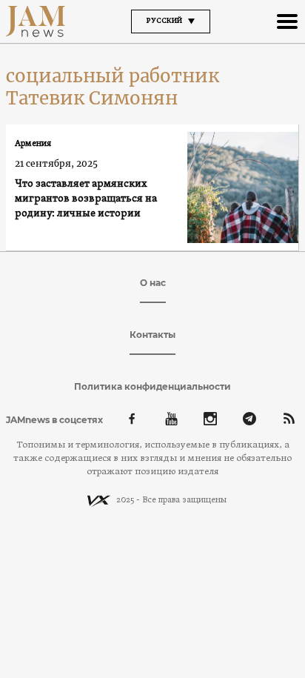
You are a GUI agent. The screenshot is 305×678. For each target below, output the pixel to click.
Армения (33, 144)
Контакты (152, 334)
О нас (153, 282)
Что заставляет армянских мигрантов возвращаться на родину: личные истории (86, 199)
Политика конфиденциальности (152, 386)
